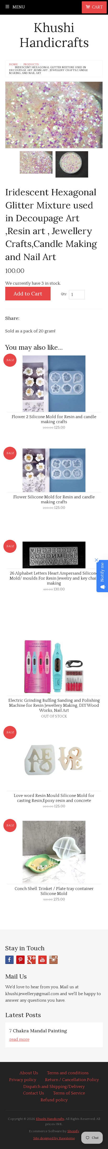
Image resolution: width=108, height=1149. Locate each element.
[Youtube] (42, 960)
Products (31, 64)
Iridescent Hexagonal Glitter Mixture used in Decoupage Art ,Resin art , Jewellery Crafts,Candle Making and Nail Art (48, 70)
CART (97, 7)
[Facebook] (9, 960)
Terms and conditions (68, 1073)
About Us (29, 1073)
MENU (18, 7)
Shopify (73, 1131)
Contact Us (33, 1093)
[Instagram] (53, 960)
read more (19, 1039)
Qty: (64, 294)
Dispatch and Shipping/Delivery (54, 1086)
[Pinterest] (20, 960)
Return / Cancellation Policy (72, 1079)
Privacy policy (22, 1079)
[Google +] (31, 960)
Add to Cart (28, 293)
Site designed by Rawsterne (54, 1138)
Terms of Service (69, 1093)
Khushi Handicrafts (54, 35)
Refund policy (54, 1100)
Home (13, 64)
